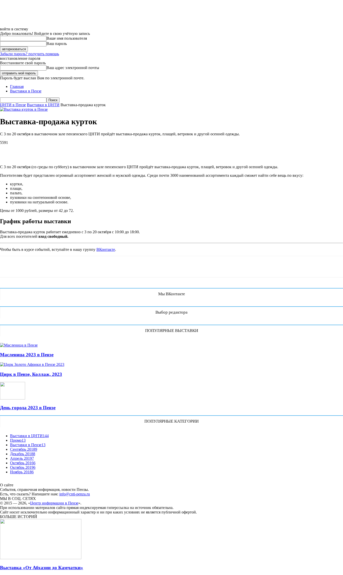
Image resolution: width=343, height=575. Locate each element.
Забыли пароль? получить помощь (29, 54)
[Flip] (98, 150)
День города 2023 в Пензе (27, 407)
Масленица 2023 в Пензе (26, 354)
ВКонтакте (105, 249)
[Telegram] (62, 150)
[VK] (8, 150)
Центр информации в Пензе (54, 503)
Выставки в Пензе (25, 91)
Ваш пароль (56, 43)
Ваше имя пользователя (66, 38)
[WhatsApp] (26, 150)
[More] (134, 150)
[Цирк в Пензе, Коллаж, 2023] (32, 364)
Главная (17, 86)
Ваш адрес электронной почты (72, 68)
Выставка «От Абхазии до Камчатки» (41, 567)
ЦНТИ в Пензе (13, 105)
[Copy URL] (116, 150)
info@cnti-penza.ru (74, 494)
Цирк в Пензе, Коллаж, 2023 (31, 374)
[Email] (80, 150)
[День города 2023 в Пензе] (12, 398)
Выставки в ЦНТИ (43, 105)
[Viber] (44, 150)
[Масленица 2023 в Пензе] (19, 345)
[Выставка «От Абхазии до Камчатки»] (40, 558)
